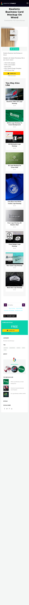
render (23, 347)
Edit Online (15, 49)
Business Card (6, 340)
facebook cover (19, 310)
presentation (12, 347)
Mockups (12, 340)
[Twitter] (7, 408)
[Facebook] (4, 408)
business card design (9, 310)
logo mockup (12, 308)
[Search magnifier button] (23, 304)
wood (5, 349)
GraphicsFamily (14, 364)
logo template (19, 308)
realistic (18, 347)
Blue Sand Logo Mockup (14, 265)
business (6, 347)
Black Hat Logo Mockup (14, 287)
